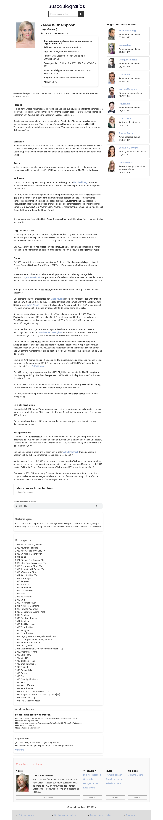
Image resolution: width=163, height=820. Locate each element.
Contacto (130, 815)
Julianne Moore (135, 775)
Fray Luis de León (114, 775)
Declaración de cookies (65, 815)
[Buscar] (81, 14)
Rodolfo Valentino (114, 779)
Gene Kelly (88, 779)
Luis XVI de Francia (92, 775)
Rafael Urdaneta (113, 783)
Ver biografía (48, 797)
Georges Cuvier (90, 783)
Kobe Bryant (89, 787)
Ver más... (92, 797)
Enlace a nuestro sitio (100, 815)
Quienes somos (26, 815)
